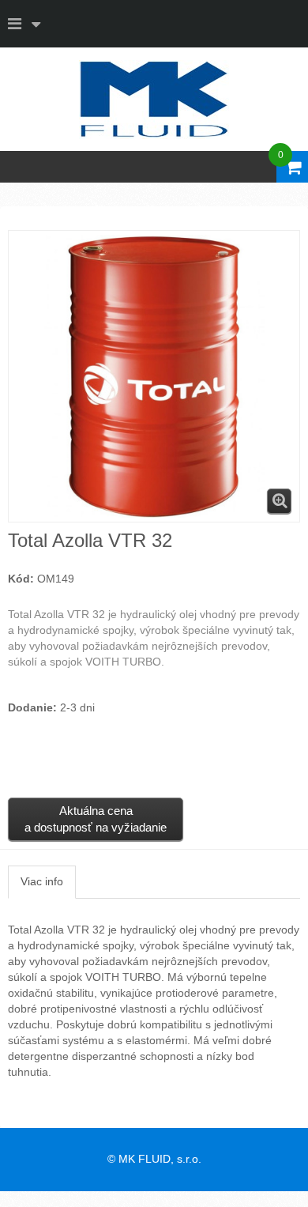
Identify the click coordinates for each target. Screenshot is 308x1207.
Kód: (21, 578)
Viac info (42, 881)
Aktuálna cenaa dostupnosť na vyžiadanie (95, 819)
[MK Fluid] (154, 99)
